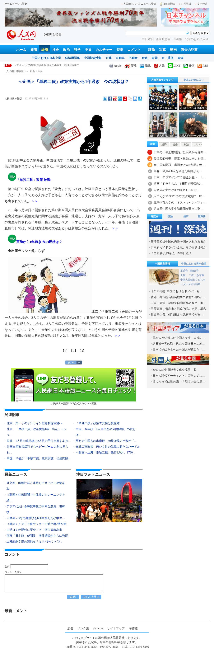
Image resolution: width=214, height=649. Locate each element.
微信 (191, 65)
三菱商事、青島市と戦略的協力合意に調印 (178, 308)
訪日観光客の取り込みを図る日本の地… (179, 343)
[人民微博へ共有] (125, 99)
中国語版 (186, 3)
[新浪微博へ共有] (115, 99)
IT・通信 (167, 58)
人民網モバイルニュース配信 (139, 3)
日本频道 (202, 3)
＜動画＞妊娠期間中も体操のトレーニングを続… (35, 497)
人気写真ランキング (162, 79)
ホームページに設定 (16, 3)
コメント (134, 49)
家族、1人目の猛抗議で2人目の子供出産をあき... (39, 440)
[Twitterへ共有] (105, 99)
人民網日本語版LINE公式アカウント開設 (74, 403)
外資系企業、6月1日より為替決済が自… (177, 314)
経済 (44, 49)
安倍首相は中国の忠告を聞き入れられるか (178, 241)
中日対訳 (148, 39)
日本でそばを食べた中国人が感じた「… (179, 349)
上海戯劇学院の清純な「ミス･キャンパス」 (35, 541)
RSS (205, 65)
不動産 (133, 58)
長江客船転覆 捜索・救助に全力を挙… (180, 158)
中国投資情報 (93, 58)
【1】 (65, 351)
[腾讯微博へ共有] (120, 99)
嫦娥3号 (194, 270)
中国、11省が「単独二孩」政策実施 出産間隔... (39, 458)
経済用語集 (72, 58)
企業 (109, 58)
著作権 (133, 628)
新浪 (134, 65)
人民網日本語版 (15, 71)
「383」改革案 (196, 275)
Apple (117, 65)
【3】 (82, 351)
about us (98, 628)
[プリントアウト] (135, 99)
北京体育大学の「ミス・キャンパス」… (180, 202)
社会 (55, 49)
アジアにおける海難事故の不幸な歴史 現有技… (35, 509)
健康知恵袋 (163, 39)
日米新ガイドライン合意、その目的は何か (178, 247)
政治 (66, 49)
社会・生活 (36, 71)
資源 (180, 58)
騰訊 (148, 65)
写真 (162, 49)
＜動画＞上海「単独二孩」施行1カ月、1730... (105, 452)
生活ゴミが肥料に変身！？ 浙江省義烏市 (34, 529)
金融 (145, 58)
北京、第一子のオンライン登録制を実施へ (34, 423)
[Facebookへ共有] (110, 99)
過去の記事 (189, 49)
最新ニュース (16, 474)
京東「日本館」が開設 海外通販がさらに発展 (37, 535)
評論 (151, 49)
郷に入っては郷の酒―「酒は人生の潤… (179, 381)
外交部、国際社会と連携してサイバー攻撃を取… (35, 485)
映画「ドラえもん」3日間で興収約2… (178, 183)
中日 (88, 49)
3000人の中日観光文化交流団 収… (176, 369)
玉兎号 (184, 270)
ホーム (21, 49)
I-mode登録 (169, 3)
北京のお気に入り (196, 39)
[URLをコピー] (130, 99)
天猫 (183, 275)
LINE (176, 65)
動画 (173, 49)
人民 (162, 65)
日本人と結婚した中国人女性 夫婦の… (179, 337)
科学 (77, 49)
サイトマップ (116, 628)
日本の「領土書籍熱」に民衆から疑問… (180, 152)
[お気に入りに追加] (140, 99)
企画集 (178, 39)
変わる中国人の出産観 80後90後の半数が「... (106, 440)
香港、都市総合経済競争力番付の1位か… (178, 297)
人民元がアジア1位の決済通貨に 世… (179, 196)
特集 (120, 49)
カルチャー (104, 49)
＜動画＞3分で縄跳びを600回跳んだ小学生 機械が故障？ (46, 65)
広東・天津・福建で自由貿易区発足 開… (178, 303)
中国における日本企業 (46, 58)
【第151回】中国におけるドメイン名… (176, 291)
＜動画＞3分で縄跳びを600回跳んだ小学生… (35, 518)
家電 (155, 58)
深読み (154, 216)
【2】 (73, 351)
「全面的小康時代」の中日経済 (171, 253)
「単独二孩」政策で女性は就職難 (98, 423)
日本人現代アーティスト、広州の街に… (179, 375)
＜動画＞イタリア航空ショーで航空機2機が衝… (37, 524)
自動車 (120, 58)
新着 (34, 49)
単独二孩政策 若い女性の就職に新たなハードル (108, 446)
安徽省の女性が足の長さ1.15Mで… (176, 190)
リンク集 (83, 628)
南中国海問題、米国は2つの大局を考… (179, 164)
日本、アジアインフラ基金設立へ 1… (179, 177)
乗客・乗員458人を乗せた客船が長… (178, 171)
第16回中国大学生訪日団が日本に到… (178, 208)
